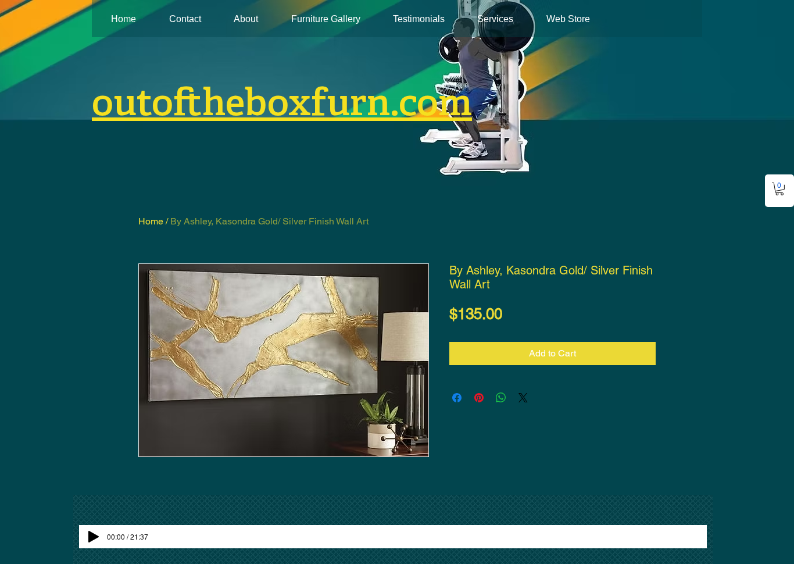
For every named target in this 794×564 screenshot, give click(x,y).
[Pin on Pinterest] (479, 398)
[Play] (93, 536)
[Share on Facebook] (457, 398)
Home (150, 221)
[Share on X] (523, 398)
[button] (779, 189)
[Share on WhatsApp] (501, 398)
